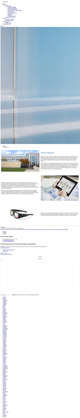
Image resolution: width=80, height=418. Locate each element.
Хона (4, 3)
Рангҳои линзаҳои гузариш (31, 229)
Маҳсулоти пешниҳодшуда (8, 249)
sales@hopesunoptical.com (8, 240)
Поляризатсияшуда (12, 16)
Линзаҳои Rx (11, 11)
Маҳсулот (5, 4)
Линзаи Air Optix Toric (5, 229)
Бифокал (10, 14)
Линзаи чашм (8, 5)
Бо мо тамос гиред (7, 23)
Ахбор (4, 18)
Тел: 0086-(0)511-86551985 (8, 241)
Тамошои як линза (56, 229)
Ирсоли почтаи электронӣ (6, 254)
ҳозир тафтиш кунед (4, 247)
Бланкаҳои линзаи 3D (10, 17)
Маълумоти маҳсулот (10, 19)
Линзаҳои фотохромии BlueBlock (15, 10)
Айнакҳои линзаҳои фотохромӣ (44, 229)
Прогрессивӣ (11, 13)
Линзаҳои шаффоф (12, 7)
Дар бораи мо (6, 21)
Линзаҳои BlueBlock (12, 8)
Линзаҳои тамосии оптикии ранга (18, 229)
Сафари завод (8, 22)
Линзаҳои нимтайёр (12, 12)
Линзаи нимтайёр (64, 229)
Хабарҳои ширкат (9, 20)
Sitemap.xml (5, 250)
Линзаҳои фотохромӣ (12, 9)
